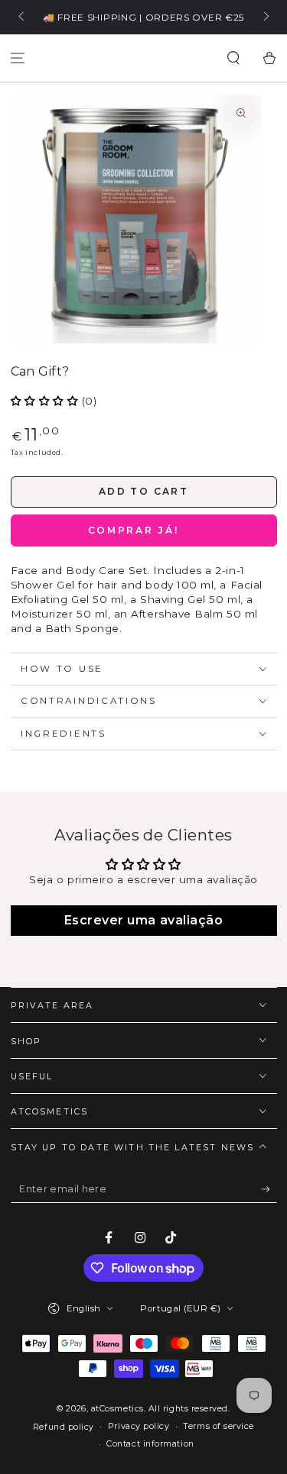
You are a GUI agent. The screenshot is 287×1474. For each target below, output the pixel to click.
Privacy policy (139, 1426)
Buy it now (144, 530)
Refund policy (63, 1427)
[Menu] (18, 58)
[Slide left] (22, 17)
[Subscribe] (269, 1189)
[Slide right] (265, 17)
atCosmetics (117, 1409)
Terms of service (218, 1426)
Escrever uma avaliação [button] (143, 920)
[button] (233, 58)
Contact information (150, 1444)
